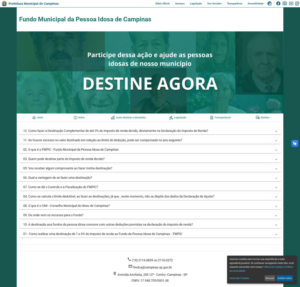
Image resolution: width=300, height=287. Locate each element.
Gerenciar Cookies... (240, 278)
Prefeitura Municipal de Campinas (34, 3)
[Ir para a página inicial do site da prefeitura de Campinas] (4, 3)
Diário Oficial (163, 3)
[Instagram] (297, 3)
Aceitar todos (284, 278)
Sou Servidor (214, 3)
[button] (150, 130)
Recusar (269, 278)
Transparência (234, 3)
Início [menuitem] (37, 118)
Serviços (180, 3)
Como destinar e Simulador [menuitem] (128, 118)
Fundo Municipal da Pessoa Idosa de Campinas (85, 19)
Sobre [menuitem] (79, 118)
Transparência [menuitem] (220, 118)
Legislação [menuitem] (177, 118)
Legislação (196, 3)
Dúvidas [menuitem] (262, 118)
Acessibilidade (256, 3)
